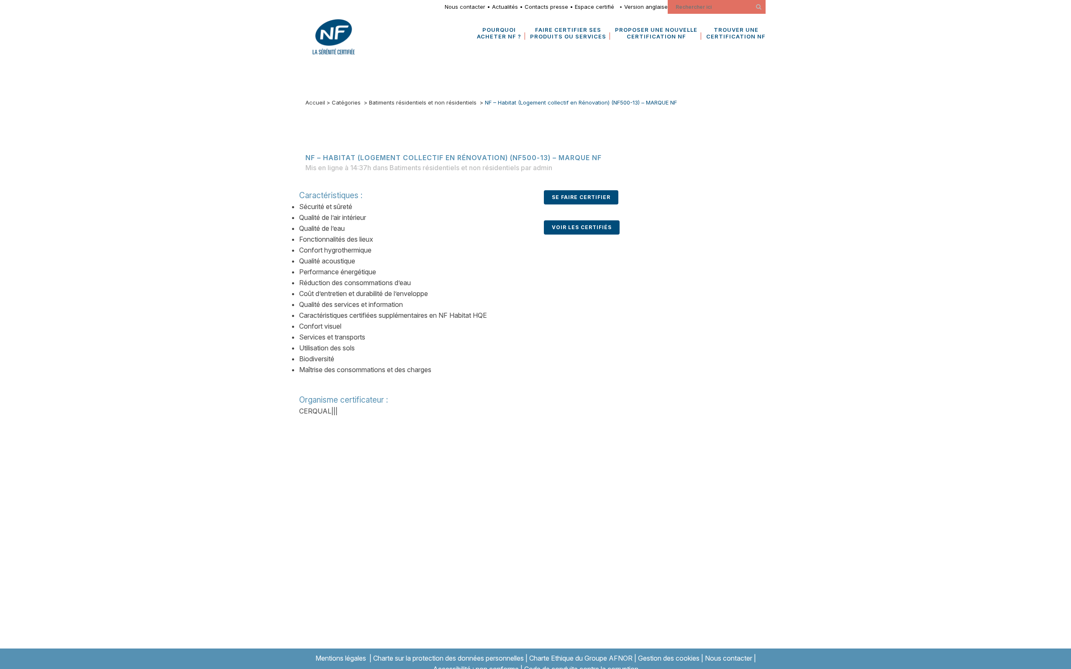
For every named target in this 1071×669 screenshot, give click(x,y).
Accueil (315, 102)
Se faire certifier (581, 197)
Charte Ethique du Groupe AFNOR (581, 658)
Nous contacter (465, 6)
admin (542, 167)
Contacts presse (546, 6)
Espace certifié (596, 6)
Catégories (346, 102)
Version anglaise (646, 6)
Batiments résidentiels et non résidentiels (423, 102)
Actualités (505, 6)
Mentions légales (340, 658)
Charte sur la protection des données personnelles (448, 658)
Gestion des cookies (668, 658)
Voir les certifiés (582, 227)
